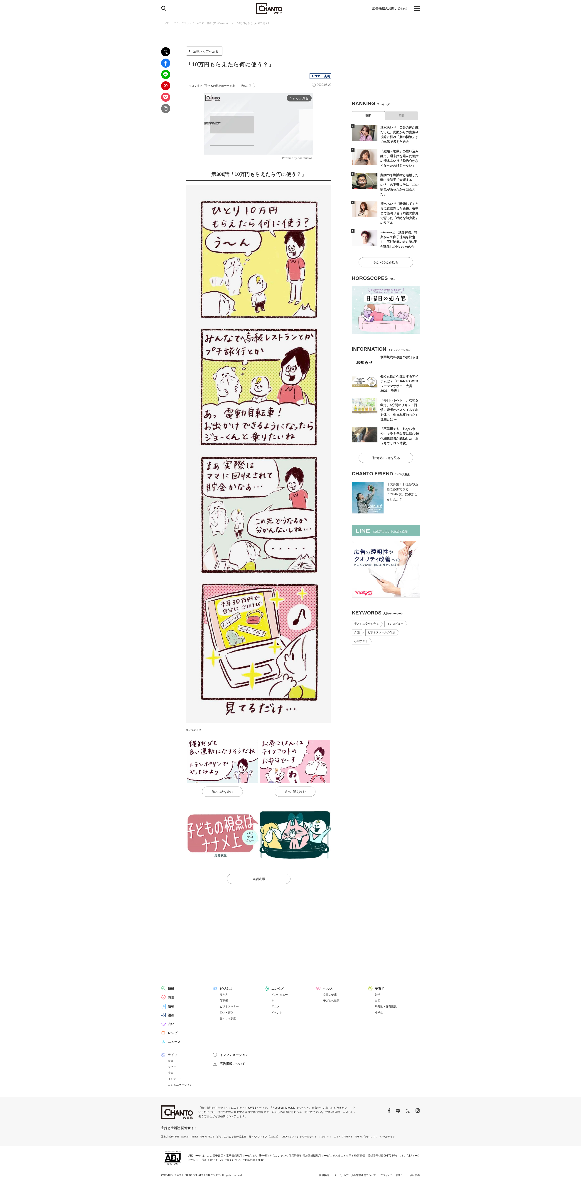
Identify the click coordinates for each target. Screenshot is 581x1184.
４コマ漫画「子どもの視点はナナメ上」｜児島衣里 (220, 85)
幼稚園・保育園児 (386, 1006)
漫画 (171, 1015)
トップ (165, 23)
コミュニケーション (180, 1084)
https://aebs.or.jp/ (253, 1160)
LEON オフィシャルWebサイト (299, 1136)
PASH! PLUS (207, 1136)
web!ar (185, 1136)
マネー (172, 1066)
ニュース (174, 1041)
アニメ (275, 1006)
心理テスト (361, 641)
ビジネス (226, 988)
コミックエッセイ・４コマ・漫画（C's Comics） (201, 23)
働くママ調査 (228, 1018)
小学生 (379, 1012)
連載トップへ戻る (206, 51)
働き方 (224, 994)
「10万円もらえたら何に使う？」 (253, 23)
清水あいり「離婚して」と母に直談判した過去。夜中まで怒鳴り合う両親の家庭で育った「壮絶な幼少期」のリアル (399, 213)
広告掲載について (232, 1064)
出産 (377, 1000)
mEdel (194, 1136)
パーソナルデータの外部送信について (354, 1175)
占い (171, 1024)
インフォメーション (234, 1055)
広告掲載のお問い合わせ (389, 8)
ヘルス (328, 988)
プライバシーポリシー (392, 1175)
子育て (379, 988)
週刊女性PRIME (170, 1136)
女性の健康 (330, 994)
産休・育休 (226, 1012)
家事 (170, 1061)
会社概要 (415, 1175)
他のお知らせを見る (386, 458)
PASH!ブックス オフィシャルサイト (375, 1136)
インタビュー (395, 623)
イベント (276, 1012)
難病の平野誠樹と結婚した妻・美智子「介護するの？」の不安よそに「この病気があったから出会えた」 (399, 184)
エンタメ (277, 988)
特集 (171, 997)
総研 (171, 988)
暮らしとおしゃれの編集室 (231, 1136)
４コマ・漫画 (320, 76)
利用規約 (324, 1175)
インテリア (175, 1078)
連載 (171, 1006)
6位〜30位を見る (386, 262)
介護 (357, 632)
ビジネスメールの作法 (381, 632)
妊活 (377, 994)
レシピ (172, 1033)
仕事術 (224, 1000)
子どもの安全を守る (366, 623)
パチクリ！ (325, 1136)
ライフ (172, 1055)
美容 (170, 1072)
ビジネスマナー (229, 1006)
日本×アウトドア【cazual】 (264, 1136)
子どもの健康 (331, 1000)
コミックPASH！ (343, 1136)
